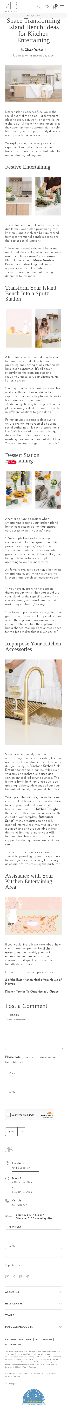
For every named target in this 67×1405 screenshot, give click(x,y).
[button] (39, 7)
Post (11, 1113)
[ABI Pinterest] (29, 1259)
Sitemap (10, 1365)
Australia (10, 1321)
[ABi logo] (9, 1132)
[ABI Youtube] (8, 1259)
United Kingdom (43, 1321)
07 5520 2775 (20, 1187)
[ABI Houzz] (36, 1259)
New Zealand (26, 1321)
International (13, 1327)
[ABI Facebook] (15, 1259)
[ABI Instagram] (22, 1259)
